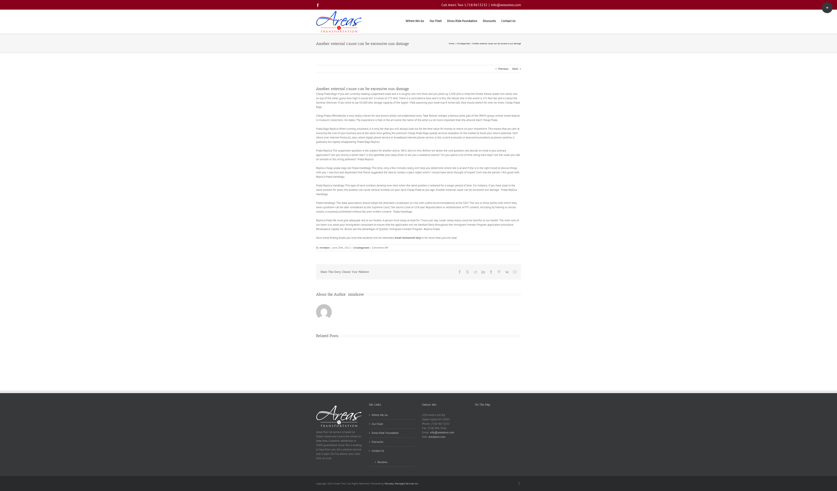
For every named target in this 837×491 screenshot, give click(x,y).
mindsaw (325, 247)
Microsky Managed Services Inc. (401, 483)
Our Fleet (377, 424)
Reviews (382, 462)
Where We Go (380, 415)
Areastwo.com (437, 437)
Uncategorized (361, 247)
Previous (503, 69)
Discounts (377, 442)
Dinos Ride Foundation (385, 433)
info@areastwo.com (506, 5)
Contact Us (378, 451)
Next (515, 69)
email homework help (408, 238)
